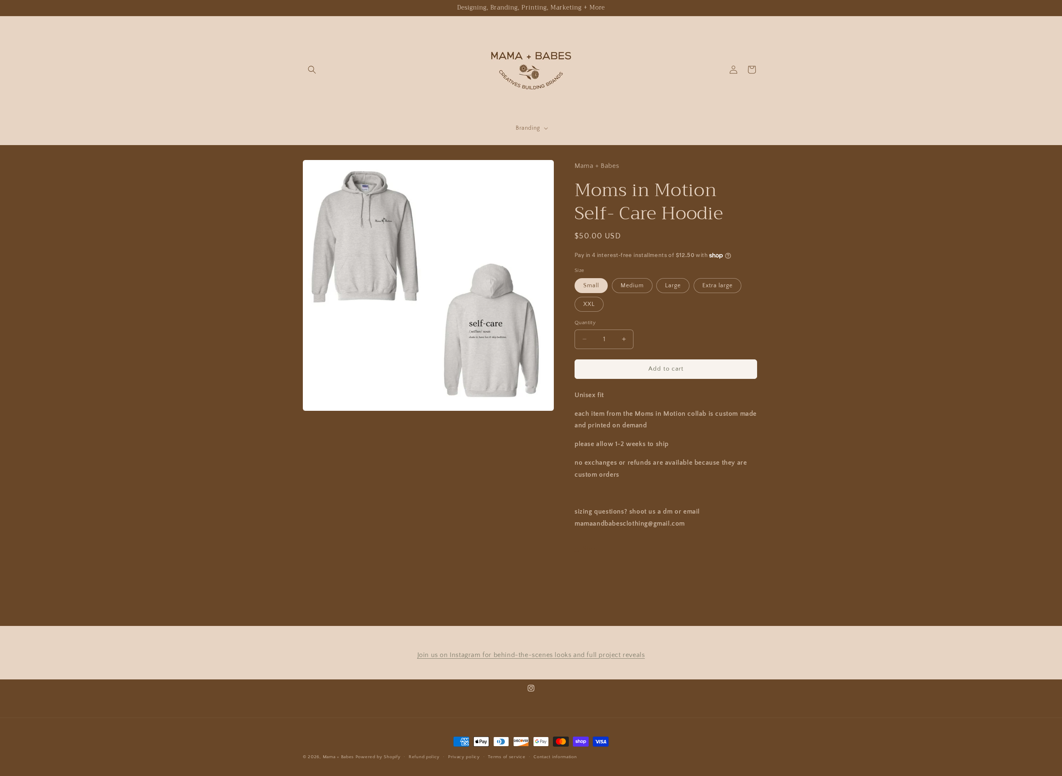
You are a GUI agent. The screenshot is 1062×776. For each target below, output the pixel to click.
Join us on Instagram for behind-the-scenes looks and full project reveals (531, 655)
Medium (632, 285)
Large (673, 285)
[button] (312, 70)
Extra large (717, 285)
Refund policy (424, 756)
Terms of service (506, 756)
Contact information (555, 756)
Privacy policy (464, 756)
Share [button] (591, 549)
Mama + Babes (339, 756)
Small (591, 285)
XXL (589, 304)
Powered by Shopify (378, 756)
